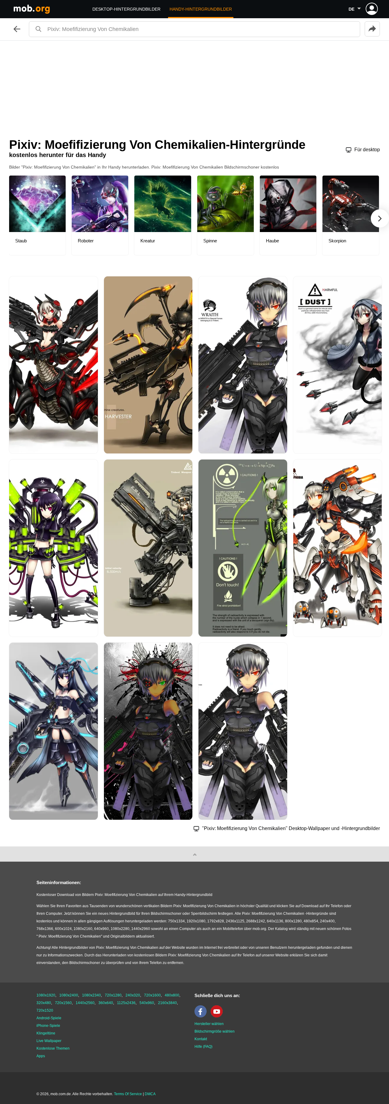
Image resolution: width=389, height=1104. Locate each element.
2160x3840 (167, 1003)
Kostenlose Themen (53, 1048)
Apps (40, 1056)
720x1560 (63, 1003)
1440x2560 (85, 1003)
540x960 (146, 1003)
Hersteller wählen (209, 1024)
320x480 (43, 1003)
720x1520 (44, 1010)
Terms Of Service (128, 1094)
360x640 (105, 1003)
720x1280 (113, 995)
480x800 (172, 995)
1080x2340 (91, 995)
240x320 (133, 995)
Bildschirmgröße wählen (214, 1031)
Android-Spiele (48, 1018)
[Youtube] (218, 1016)
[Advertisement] (194, 86)
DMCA (150, 1094)
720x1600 (152, 995)
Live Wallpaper (48, 1041)
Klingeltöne (45, 1033)
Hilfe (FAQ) (203, 1046)
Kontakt (200, 1039)
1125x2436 (126, 1003)
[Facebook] (202, 1016)
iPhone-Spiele (48, 1026)
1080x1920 (45, 995)
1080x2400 (68, 995)
